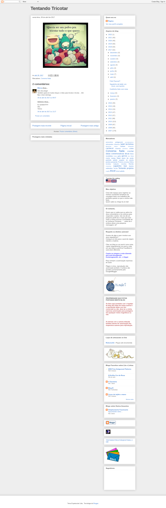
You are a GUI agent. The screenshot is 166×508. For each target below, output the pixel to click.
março (112, 93)
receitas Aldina (129, 162)
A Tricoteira (112, 382)
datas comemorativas (115, 154)
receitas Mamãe (127, 164)
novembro (114, 56)
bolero (116, 146)
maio (112, 74)
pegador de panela (126, 160)
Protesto (121, 162)
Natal (118, 158)
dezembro (114, 52)
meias (113, 158)
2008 (110, 128)
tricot (112, 170)
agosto (113, 65)
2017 (110, 50)
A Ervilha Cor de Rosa (116, 375)
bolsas (122, 146)
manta (108, 158)
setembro (113, 62)
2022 (110, 34)
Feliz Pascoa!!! (115, 81)
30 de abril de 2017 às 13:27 (46, 111)
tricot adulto (120, 171)
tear (125, 166)
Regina (110, 21)
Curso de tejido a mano (117, 394)
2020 (110, 41)
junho (112, 71)
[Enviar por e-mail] (49, 75)
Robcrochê (110, 343)
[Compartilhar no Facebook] (55, 75)
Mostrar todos (130, 399)
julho (112, 68)
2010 (110, 121)
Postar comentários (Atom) (68, 131)
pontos (108, 162)
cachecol (109, 148)
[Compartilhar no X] (53, 75)
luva (132, 156)
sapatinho (117, 166)
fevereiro (113, 96)
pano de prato (128, 158)
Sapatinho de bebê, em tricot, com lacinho (118, 85)
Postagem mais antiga (90, 126)
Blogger (95, 503)
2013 (110, 112)
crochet (130, 151)
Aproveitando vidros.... (115, 411)
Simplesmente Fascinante (118, 410)
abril (112, 77)
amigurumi (119, 142)
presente (114, 162)
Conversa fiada (46, 78)
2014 (110, 109)
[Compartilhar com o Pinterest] (58, 75)
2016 (110, 103)
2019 (110, 44)
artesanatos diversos (113, 144)
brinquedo (131, 146)
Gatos (115, 156)
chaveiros (125, 148)
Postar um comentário (42, 116)
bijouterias (108, 146)
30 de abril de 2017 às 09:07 (46, 98)
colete (131, 148)
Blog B (110, 388)
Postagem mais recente (41, 126)
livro (129, 156)
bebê (123, 144)
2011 (110, 118)
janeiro (113, 99)
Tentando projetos (126, 168)
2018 (110, 47)
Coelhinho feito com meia (119, 89)
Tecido (115, 168)
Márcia (39, 88)
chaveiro (118, 148)
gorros (124, 156)
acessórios (109, 142)
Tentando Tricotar (49, 8)
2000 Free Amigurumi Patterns (119, 369)
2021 (110, 37)
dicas (127, 154)
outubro (113, 59)
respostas (108, 166)
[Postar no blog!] (51, 75)
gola (119, 156)
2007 (110, 131)
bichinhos (130, 144)
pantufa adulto (111, 160)
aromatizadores (129, 142)
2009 (110, 124)
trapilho (108, 171)
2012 (110, 115)
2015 (110, 106)
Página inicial (66, 126)
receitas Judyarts (112, 164)
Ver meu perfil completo (114, 24)
